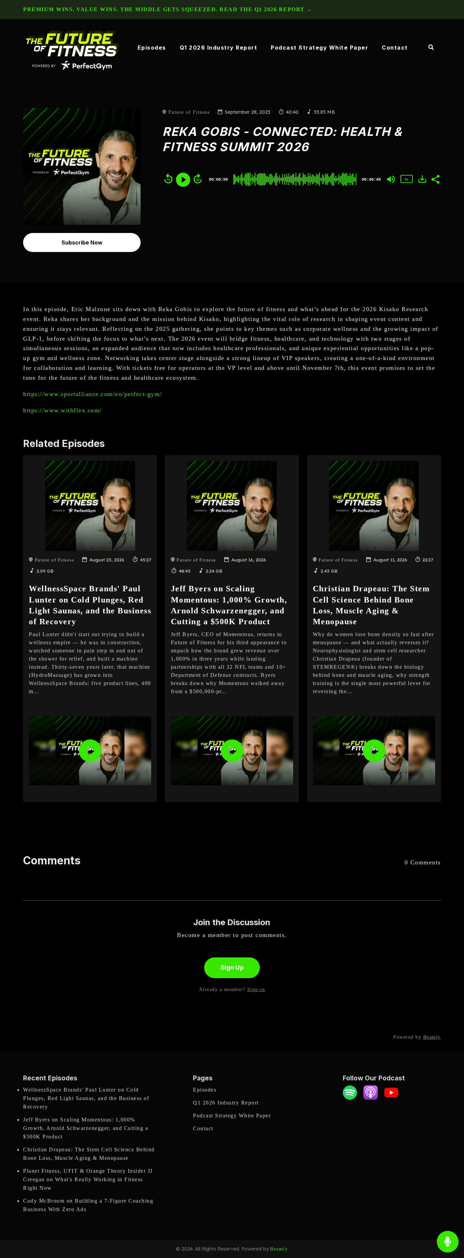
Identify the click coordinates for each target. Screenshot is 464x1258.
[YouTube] (391, 1098)
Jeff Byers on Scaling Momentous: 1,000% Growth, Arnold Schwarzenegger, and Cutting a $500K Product (85, 1128)
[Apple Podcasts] (370, 1098)
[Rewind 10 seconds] (168, 179)
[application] (90, 750)
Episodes (152, 47)
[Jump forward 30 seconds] (198, 179)
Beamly (279, 1249)
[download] (422, 179)
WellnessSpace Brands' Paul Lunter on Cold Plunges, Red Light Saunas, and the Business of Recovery (86, 1098)
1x (406, 179)
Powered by (417, 1037)
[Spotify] (350, 1098)
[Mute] (391, 179)
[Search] (428, 47)
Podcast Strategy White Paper (319, 47)
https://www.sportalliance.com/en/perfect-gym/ (92, 394)
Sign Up (232, 967)
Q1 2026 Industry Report (218, 47)
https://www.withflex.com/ (62, 410)
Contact (395, 47)
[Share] (435, 179)
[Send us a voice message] (447, 1242)
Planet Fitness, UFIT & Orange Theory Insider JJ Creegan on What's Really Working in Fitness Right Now (88, 1179)
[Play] (183, 179)
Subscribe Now (82, 242)
